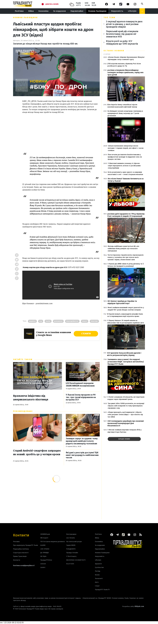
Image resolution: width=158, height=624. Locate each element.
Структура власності (20, 553)
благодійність (72, 321)
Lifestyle (132, 11)
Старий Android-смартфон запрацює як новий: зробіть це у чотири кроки (37, 452)
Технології (99, 578)
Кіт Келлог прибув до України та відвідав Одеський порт (122, 302)
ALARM (42, 545)
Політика (19, 11)
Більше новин (124, 439)
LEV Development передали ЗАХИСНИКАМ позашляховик (80, 384)
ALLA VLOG (70, 564)
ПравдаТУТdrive (46, 560)
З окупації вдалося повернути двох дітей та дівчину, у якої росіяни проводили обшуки (124, 24)
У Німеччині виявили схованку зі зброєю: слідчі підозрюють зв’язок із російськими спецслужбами (124, 165)
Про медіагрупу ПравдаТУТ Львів (25, 545)
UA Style (43, 556)
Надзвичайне (77, 11)
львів (48, 321)
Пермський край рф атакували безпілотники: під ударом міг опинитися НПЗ (122, 34)
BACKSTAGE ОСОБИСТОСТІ (75, 560)
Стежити (86, 333)
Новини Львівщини (97, 11)
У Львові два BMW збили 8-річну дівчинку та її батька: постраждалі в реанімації (126, 265)
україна (32, 321)
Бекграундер (71, 534)
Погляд (97, 571)
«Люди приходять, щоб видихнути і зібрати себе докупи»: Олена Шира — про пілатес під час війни (125, 414)
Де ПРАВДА (44, 553)
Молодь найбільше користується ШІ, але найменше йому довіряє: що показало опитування (123, 248)
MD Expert (44, 538)
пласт (84, 321)
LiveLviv (43, 564)
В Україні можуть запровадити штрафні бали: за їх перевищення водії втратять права (125, 315)
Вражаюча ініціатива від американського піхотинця (30, 397)
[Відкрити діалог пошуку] (142, 4)
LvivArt (42, 567)
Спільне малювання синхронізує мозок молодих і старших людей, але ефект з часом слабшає (125, 148)
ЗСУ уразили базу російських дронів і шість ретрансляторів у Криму (124, 354)
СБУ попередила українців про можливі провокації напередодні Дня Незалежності (125, 423)
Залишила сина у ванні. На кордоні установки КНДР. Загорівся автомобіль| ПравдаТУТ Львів (126, 361)
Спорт (97, 586)
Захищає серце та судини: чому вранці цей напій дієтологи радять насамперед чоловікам (82, 441)
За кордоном (59, 11)
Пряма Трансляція (19, 556)
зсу (40, 321)
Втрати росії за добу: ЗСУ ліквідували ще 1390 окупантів (122, 42)
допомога (58, 321)
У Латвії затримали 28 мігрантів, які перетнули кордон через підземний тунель (125, 398)
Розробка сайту (133, 606)
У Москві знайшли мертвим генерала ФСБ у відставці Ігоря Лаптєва (124, 431)
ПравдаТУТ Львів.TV (102, 590)
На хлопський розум (74, 542)
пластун (94, 321)
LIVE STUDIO (44, 549)
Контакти (21, 535)
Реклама (16, 542)
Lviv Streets (70, 538)
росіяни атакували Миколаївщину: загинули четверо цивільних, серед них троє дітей (125, 72)
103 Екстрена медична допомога (52, 542)
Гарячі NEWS (70, 545)
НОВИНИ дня (45, 534)
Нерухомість (117, 11)
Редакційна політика (21, 549)
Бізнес (97, 575)
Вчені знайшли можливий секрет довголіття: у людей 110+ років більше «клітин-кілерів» (126, 309)
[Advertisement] (61, 130)
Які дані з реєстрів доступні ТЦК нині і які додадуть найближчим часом (82, 455)
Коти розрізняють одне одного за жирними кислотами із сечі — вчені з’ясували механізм (125, 173)
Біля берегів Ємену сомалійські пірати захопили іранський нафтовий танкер (122, 106)
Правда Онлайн (72, 553)
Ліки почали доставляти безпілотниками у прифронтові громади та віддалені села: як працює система (125, 157)
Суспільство (99, 567)
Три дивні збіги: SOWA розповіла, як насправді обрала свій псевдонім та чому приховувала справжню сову (126, 405)
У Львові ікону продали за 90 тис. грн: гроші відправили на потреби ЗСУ (81, 397)
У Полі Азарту (71, 556)
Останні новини (114, 51)
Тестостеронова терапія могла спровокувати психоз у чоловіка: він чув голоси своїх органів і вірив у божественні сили (125, 257)
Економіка (43, 11)
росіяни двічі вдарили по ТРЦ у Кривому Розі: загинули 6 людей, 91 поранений (125, 215)
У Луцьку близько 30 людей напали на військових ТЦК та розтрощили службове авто (125, 322)
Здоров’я (98, 564)
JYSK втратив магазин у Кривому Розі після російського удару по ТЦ (124, 65)
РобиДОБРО (71, 549)
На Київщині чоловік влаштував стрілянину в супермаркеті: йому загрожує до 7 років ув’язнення (125, 113)
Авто (97, 582)
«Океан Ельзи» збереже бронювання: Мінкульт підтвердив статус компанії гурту (126, 58)
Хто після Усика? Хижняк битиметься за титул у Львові (126, 180)
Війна (31, 11)
